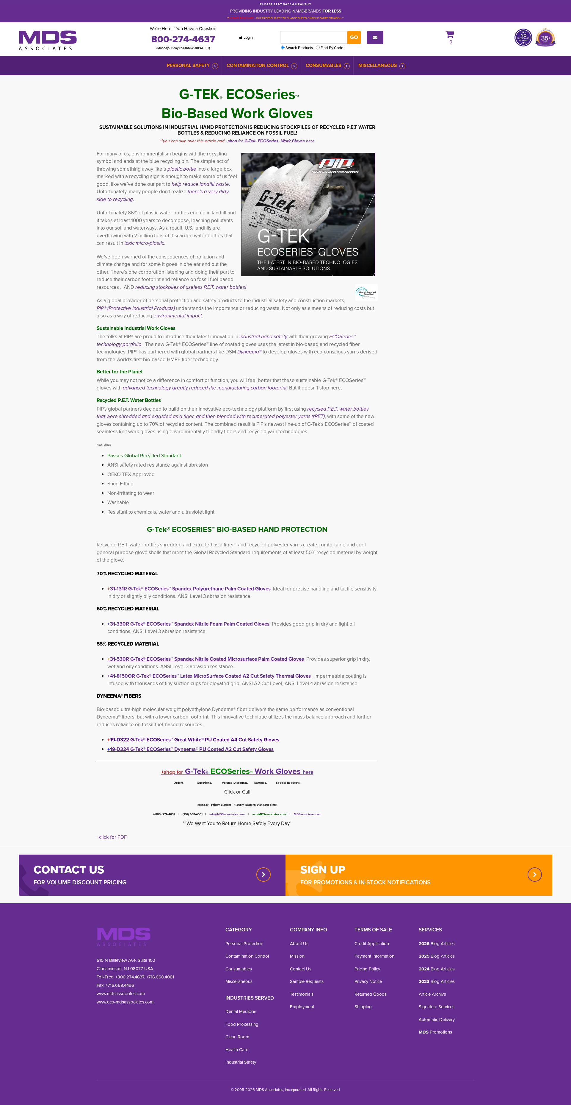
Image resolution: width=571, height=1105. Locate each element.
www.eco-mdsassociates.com (125, 1002)
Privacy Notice (368, 981)
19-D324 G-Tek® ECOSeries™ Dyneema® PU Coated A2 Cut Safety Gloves (190, 749)
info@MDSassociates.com (227, 814)
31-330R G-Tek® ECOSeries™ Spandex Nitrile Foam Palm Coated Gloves (188, 624)
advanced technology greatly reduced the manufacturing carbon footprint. (205, 388)
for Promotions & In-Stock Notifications (365, 882)
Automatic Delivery (437, 1019)
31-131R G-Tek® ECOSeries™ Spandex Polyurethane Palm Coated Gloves (190, 589)
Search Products (299, 48)
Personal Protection (244, 943)
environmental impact (177, 316)
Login (248, 37)
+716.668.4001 (160, 977)
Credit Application (371, 943)
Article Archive (432, 994)
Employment (302, 1006)
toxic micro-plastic (143, 243)
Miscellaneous (377, 65)
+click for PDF (112, 837)
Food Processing (241, 1024)
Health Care (236, 1049)
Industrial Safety (240, 1062)
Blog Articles (437, 943)
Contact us (69, 869)
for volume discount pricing (80, 882)
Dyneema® (249, 352)
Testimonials (301, 994)
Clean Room (237, 1037)
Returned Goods (370, 994)
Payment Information (374, 956)
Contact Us (300, 969)
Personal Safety (188, 65)
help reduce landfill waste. (200, 184)
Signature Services (436, 1006)
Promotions (435, 1032)
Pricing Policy (367, 969)
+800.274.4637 (129, 977)
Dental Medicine (240, 1011)
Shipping (363, 1006)
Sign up (322, 869)
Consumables (323, 65)
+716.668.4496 (120, 985)
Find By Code (332, 48)
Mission (297, 956)
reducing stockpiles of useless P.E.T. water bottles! (190, 287)
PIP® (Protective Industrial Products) (136, 308)
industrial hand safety (263, 336)
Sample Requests (307, 981)
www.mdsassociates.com (121, 993)
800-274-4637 (183, 39)
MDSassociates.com (305, 814)
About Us (299, 943)
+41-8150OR (121, 676)
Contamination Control (258, 65)
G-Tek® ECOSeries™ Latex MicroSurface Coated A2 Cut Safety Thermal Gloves (223, 676)
